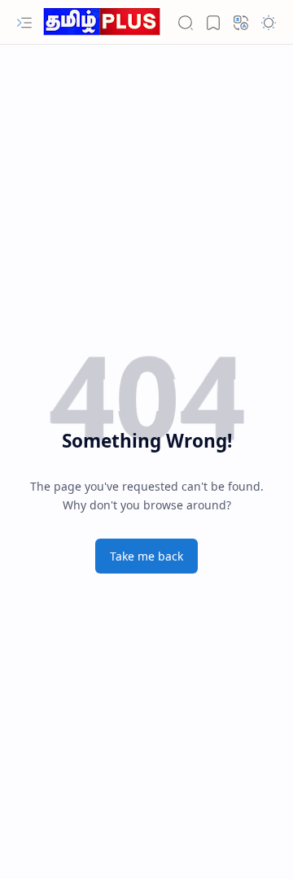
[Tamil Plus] (102, 22)
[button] (24, 23)
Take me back (146, 556)
